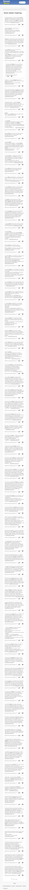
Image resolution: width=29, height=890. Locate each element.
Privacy (13, 885)
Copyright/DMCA (6, 885)
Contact (24, 885)
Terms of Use (18, 885)
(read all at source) (14, 22)
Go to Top (14, 879)
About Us (5, 888)
